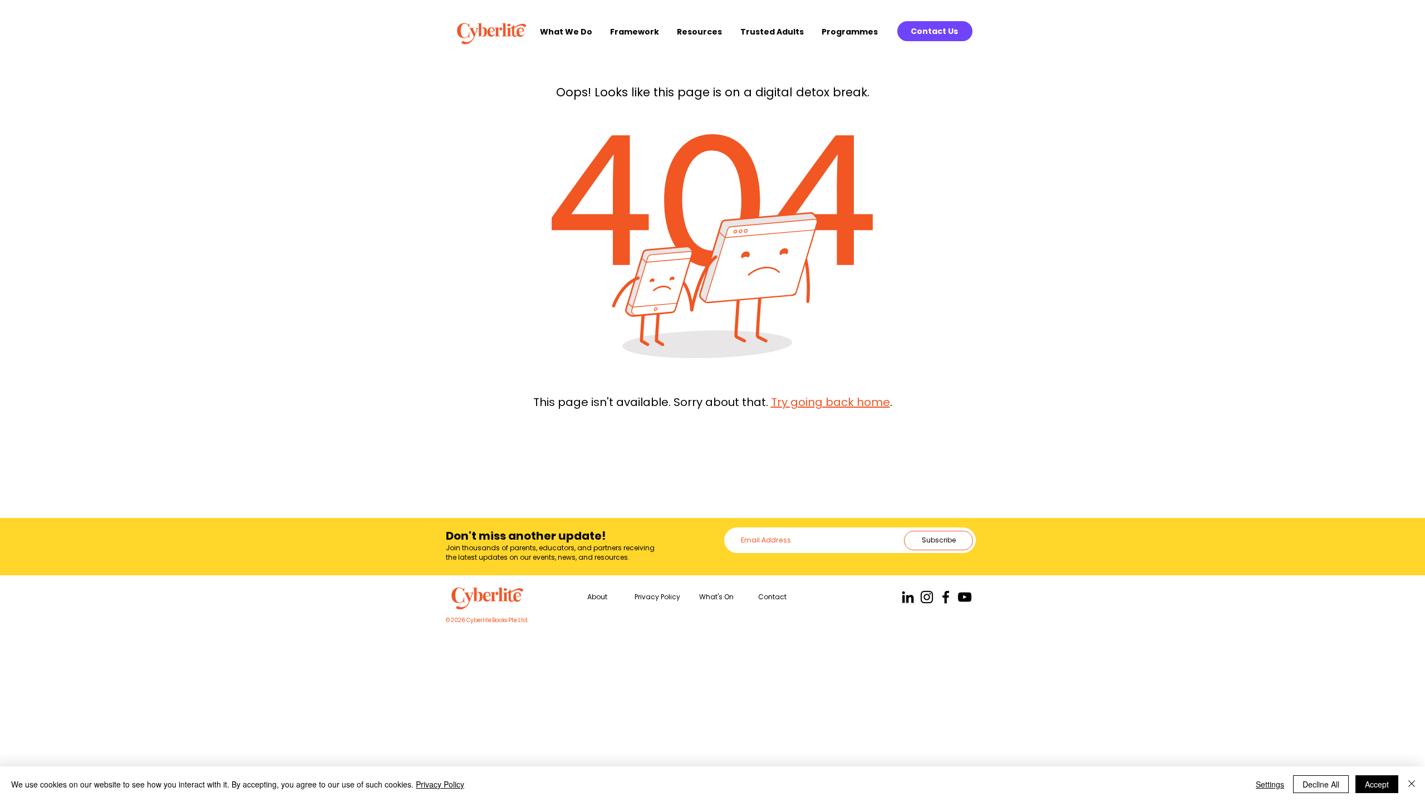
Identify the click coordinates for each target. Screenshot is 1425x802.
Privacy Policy (440, 784)
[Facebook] (945, 597)
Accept (1377, 784)
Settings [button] (1270, 784)
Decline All (1321, 784)
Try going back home (830, 402)
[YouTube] (964, 597)
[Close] (1411, 784)
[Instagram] (926, 597)
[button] (569, 32)
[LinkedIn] (908, 597)
